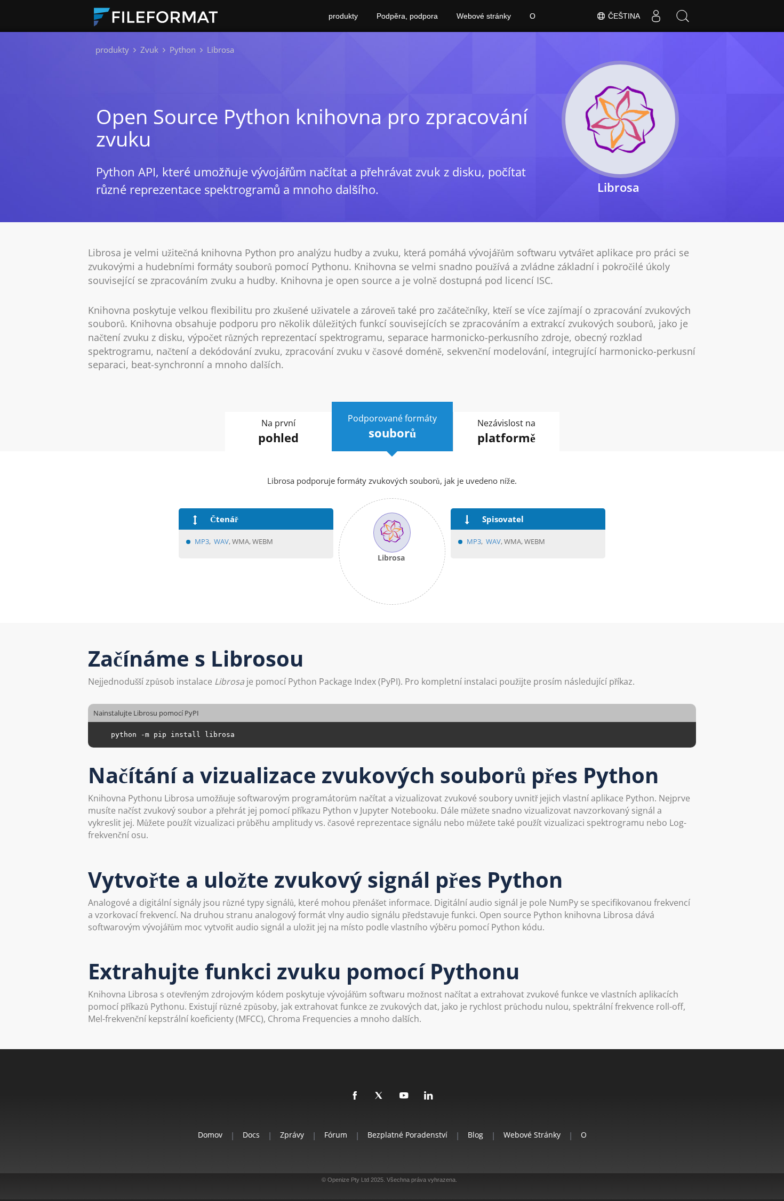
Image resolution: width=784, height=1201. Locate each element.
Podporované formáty (392, 426)
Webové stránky (484, 16)
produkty (343, 16)
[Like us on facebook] (355, 1096)
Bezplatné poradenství (407, 1135)
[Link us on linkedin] (429, 1096)
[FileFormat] (160, 16)
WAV (221, 541)
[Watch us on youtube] (404, 1096)
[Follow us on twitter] (380, 1096)
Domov (210, 1135)
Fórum (335, 1135)
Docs (251, 1135)
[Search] (682, 16)
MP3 (202, 541)
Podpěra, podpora (407, 16)
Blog (475, 1135)
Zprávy (292, 1135)
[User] (656, 16)
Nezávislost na (506, 431)
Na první (278, 431)
